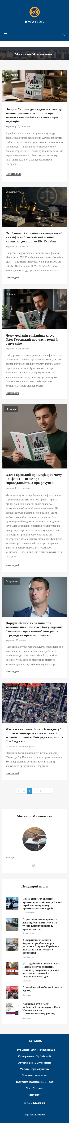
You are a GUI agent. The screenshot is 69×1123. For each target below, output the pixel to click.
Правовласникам (35, 1075)
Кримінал (21, 640)
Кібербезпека (28, 912)
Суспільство (24, 126)
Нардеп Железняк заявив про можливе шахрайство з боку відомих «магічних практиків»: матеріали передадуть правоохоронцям (34, 628)
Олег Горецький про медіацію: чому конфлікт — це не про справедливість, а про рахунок (34, 478)
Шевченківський (14, 746)
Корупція (30, 746)
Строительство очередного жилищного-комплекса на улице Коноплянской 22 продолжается (39, 924)
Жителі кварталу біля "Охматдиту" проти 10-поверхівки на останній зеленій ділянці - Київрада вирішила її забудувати (34, 735)
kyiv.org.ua (38, 1102)
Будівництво (28, 933)
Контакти (35, 1094)
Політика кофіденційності (34, 1081)
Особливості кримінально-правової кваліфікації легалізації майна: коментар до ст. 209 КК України (34, 237)
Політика (26, 994)
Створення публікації (34, 1056)
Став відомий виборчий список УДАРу (42, 988)
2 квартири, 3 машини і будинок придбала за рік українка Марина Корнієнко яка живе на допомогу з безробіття (40, 946)
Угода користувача (34, 1069)
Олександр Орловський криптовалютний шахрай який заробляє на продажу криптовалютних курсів (42, 903)
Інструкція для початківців (35, 1049)
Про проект (35, 1088)
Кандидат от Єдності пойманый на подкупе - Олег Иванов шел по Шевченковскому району (41, 1008)
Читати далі (13, 173)
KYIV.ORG (34, 22)
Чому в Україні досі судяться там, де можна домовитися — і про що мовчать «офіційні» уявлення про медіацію (34, 115)
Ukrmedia (39, 1114)
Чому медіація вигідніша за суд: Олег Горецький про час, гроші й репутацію (32, 339)
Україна (10, 126)
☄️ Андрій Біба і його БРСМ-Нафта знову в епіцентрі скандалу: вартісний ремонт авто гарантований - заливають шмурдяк (41, 970)
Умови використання (34, 1062)
